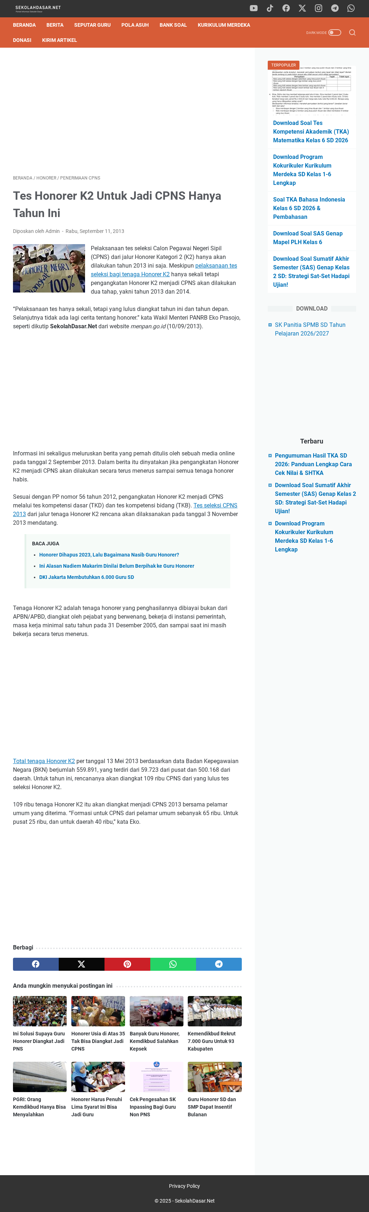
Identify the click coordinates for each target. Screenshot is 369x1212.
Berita (54, 25)
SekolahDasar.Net (195, 1201)
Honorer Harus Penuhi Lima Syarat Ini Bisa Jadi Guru (96, 1106)
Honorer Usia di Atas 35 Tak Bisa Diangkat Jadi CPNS (98, 1041)
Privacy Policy (184, 1186)
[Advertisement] (127, 111)
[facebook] (286, 8)
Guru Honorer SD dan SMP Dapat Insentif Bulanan (212, 1106)
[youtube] (254, 8)
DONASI (22, 40)
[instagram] (319, 8)
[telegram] (335, 8)
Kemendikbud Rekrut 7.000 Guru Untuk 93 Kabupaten (212, 1041)
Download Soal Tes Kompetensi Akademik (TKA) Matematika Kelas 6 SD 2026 (311, 132)
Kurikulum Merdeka (224, 25)
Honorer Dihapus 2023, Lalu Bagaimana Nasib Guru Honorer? (109, 555)
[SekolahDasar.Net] (44, 9)
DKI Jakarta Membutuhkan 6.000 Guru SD (86, 577)
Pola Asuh (135, 25)
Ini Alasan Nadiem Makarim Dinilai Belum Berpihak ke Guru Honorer (116, 566)
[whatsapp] (351, 8)
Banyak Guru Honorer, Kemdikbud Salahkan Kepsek (154, 1041)
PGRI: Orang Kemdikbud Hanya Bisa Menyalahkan (39, 1106)
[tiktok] (270, 8)
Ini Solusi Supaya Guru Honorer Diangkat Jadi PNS (39, 1041)
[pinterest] (127, 964)
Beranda (24, 25)
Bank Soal (173, 25)
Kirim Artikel (59, 40)
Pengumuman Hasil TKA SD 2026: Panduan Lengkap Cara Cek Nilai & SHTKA (313, 464)
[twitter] (302, 8)
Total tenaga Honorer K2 (44, 761)
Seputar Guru (92, 25)
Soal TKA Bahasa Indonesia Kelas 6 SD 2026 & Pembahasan (309, 208)
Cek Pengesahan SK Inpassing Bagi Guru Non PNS (153, 1106)
